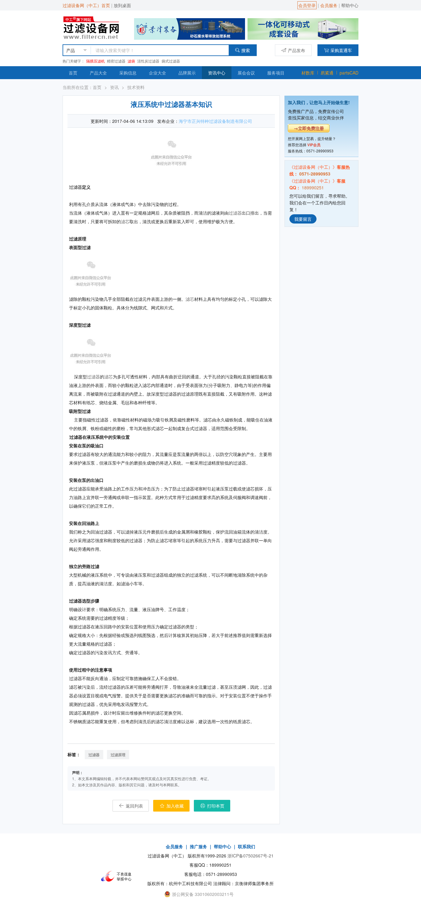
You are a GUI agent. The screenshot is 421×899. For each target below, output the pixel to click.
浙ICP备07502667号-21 (250, 856)
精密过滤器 (116, 60)
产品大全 (98, 73)
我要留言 (303, 219)
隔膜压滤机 (95, 60)
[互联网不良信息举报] (118, 876)
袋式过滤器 (170, 60)
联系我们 (246, 846)
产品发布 (296, 50)
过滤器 (75, 187)
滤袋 (131, 60)
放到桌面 (122, 5)
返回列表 (134, 806)
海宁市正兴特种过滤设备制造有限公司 (215, 121)
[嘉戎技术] (302, 28)
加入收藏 (174, 806)
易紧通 (327, 73)
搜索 (245, 50)
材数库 (307, 73)
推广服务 (198, 846)
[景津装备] (189, 28)
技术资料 (136, 87)
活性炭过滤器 (148, 60)
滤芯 (125, 221)
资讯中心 (216, 73)
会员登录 (307, 5)
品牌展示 (187, 73)
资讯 (114, 87)
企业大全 (157, 73)
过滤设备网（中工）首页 (86, 5)
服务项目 (275, 73)
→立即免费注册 (309, 128)
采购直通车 (341, 50)
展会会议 (246, 73)
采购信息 (128, 73)
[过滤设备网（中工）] (92, 27)
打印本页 (215, 806)
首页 (73, 73)
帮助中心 (349, 5)
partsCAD (349, 73)
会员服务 (328, 5)
